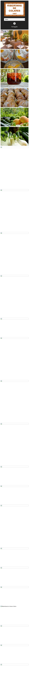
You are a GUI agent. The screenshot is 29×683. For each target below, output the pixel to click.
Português (14, 27)
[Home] (14, 16)
